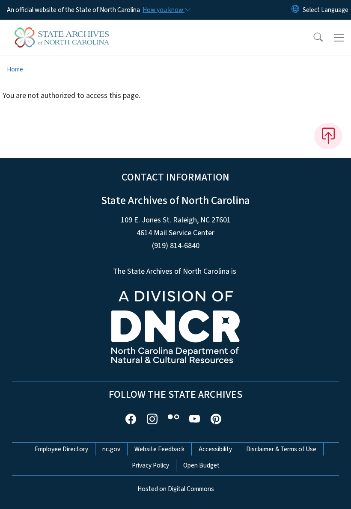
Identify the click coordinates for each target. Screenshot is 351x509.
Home (15, 69)
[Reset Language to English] (295, 9)
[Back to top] (328, 136)
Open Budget (201, 465)
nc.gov (111, 449)
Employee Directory (61, 449)
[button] (312, 37)
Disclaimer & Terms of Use (281, 449)
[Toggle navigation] (339, 37)
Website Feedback (159, 449)
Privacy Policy (150, 465)
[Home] (62, 29)
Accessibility (215, 449)
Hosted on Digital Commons (175, 489)
